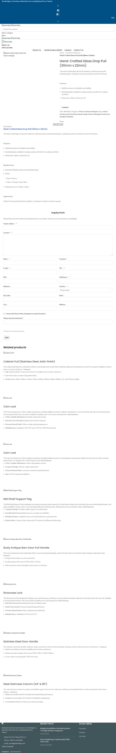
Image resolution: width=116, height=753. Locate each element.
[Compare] (6, 357)
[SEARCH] (111, 30)
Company (63, 259)
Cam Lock (9, 406)
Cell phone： (64, 277)
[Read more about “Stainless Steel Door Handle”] (6, 665)
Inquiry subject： (10, 224)
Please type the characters (13, 318)
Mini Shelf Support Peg (17, 499)
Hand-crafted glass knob (97, 114)
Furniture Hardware (73, 53)
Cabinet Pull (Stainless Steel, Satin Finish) (29, 361)
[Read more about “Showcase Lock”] (6, 623)
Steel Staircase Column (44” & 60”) (25, 684)
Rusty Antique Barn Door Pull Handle (26, 547)
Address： (63, 304)
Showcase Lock (12, 593)
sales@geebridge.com (17, 743)
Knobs (81, 111)
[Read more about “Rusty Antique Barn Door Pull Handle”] (6, 574)
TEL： (62, 268)
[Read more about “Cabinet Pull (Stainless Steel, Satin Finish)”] (6, 388)
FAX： (5, 277)
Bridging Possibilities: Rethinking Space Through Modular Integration (55, 729)
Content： (7, 233)
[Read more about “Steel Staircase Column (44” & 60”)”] (6, 711)
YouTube (82, 736)
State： (62, 295)
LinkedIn (82, 732)
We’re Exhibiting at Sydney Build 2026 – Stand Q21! (55, 740)
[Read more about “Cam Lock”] (6, 434)
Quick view (6, 394)
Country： (63, 286)
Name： (6, 259)
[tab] (58, 124)
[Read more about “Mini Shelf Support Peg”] (6, 529)
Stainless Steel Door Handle (20, 641)
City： (5, 304)
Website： (7, 286)
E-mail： (6, 268)
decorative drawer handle (79, 114)
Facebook (82, 728)
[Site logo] (6, 25)
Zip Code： (7, 295)
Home (62, 53)
